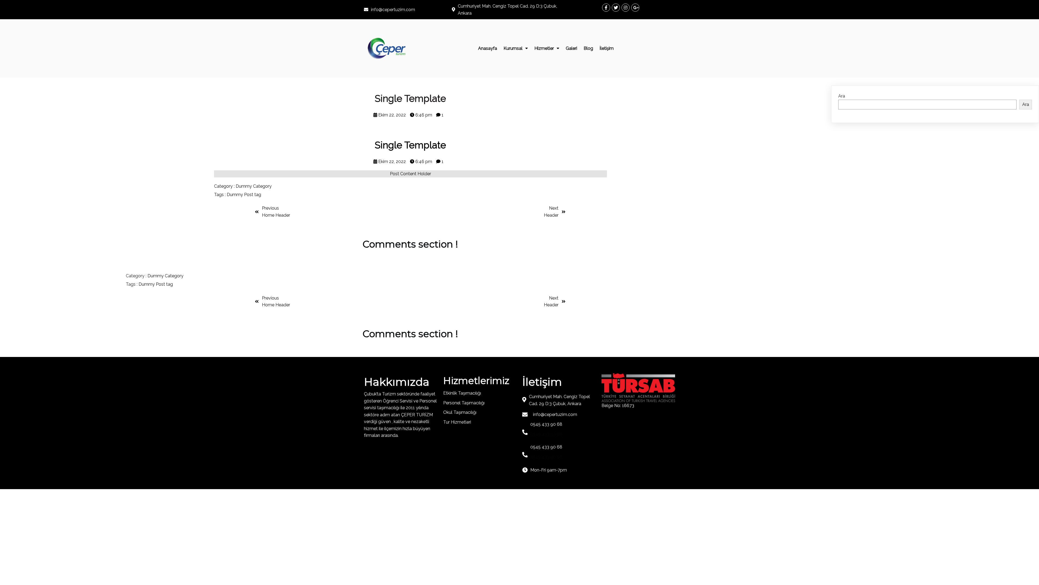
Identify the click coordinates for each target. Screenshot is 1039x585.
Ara (841, 96)
